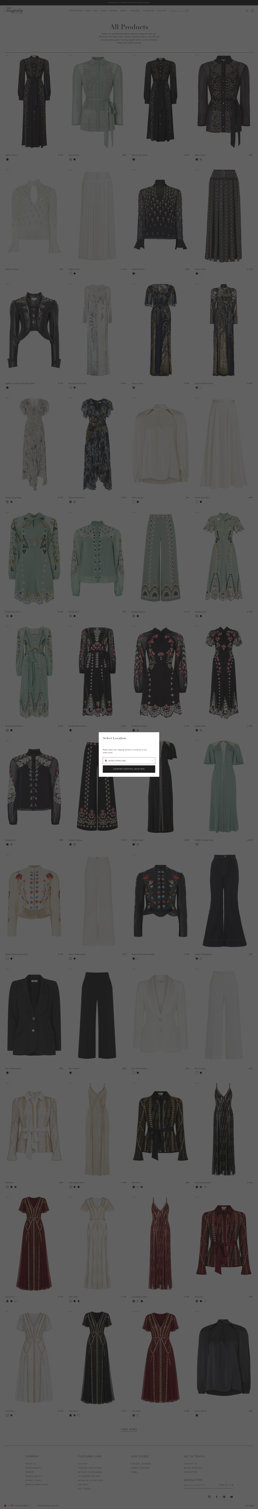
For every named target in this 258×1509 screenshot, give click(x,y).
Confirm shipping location (129, 769)
